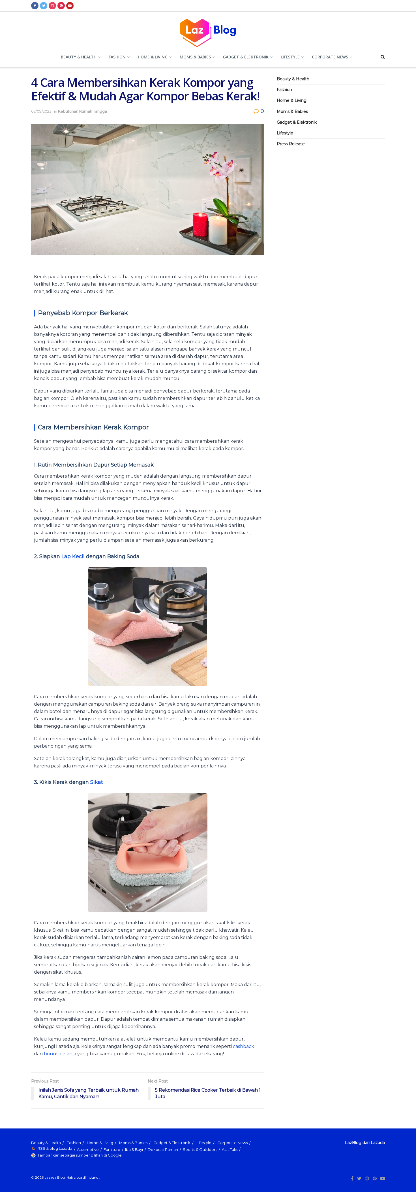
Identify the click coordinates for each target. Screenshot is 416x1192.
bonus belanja (60, 1053)
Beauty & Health (79, 57)
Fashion (117, 57)
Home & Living (153, 57)
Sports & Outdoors (200, 1149)
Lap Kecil (73, 556)
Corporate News (330, 57)
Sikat (96, 782)
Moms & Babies (195, 57)
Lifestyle (290, 57)
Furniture (112, 1149)
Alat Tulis (229, 1149)
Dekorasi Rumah (163, 1149)
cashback (243, 1046)
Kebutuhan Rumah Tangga (82, 111)
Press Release (291, 143)
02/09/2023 (41, 111)
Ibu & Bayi (134, 1149)
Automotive (88, 1149)
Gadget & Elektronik (246, 57)
